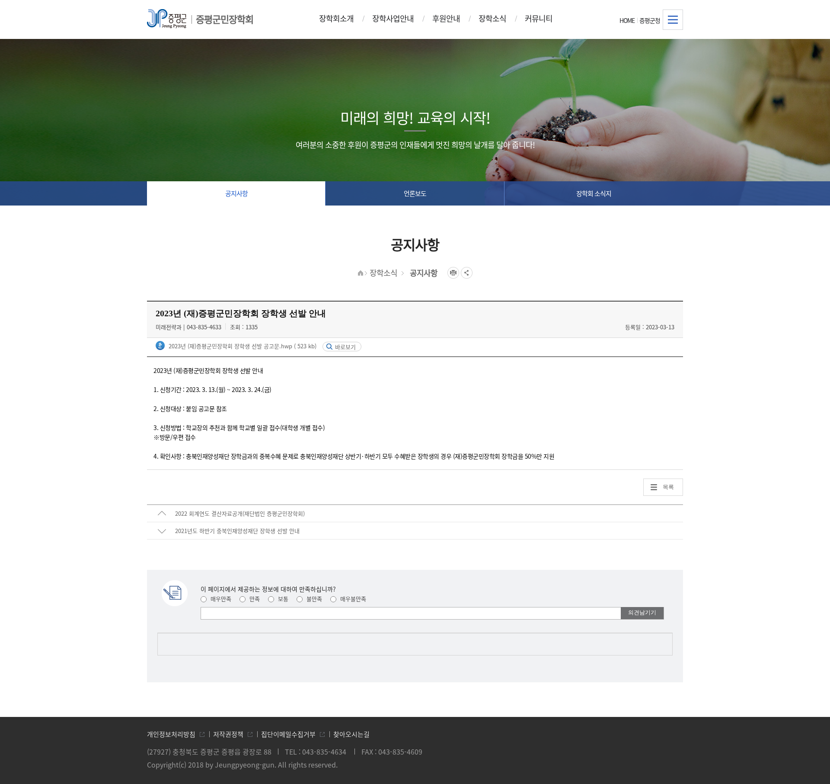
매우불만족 (352, 598)
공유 (466, 273)
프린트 (453, 273)
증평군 (166, 18)
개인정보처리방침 (171, 734)
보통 (282, 598)
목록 (668, 487)
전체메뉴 (673, 20)
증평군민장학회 (224, 19)
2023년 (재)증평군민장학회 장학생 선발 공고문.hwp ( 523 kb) (241, 346)
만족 (254, 598)
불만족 (313, 598)
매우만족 (220, 598)
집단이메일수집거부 (288, 734)
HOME (627, 20)
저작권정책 (228, 734)
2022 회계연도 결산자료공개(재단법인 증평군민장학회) (240, 513)
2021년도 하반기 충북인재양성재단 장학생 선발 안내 (237, 531)
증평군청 (649, 20)
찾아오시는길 (351, 734)
